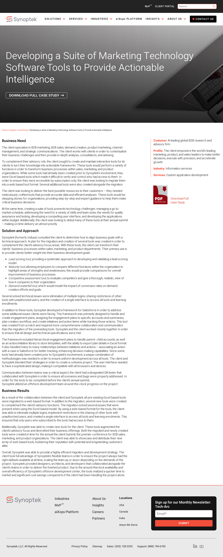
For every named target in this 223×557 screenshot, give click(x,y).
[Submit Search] (214, 6)
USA (121, 505)
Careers (98, 511)
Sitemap (97, 546)
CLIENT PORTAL (165, 6)
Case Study (23, 130)
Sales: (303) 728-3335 (120, 546)
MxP (148, 6)
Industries (62, 498)
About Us (99, 498)
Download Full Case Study (34, 95)
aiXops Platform (67, 511)
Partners (98, 518)
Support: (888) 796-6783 (151, 546)
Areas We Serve (128, 525)
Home (4, 130)
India (122, 518)
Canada (123, 512)
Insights (12, 130)
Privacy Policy (80, 546)
